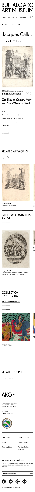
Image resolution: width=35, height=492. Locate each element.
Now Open (5, 408)
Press (4, 442)
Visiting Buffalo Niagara (23, 448)
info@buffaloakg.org (8, 413)
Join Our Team (23, 437)
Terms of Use (7, 447)
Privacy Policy (23, 442)
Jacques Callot (17, 34)
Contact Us (6, 437)
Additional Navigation (11, 24)
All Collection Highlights (11, 301)
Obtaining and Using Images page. (12, 94)
